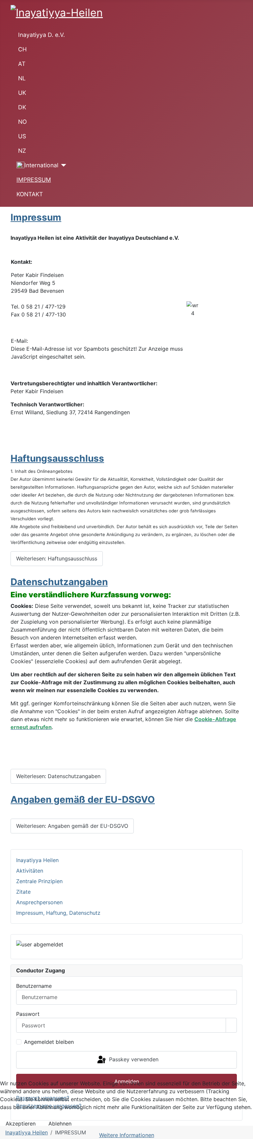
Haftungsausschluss (57, 458)
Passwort (28, 1014)
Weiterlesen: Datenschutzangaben (58, 776)
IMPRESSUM (33, 179)
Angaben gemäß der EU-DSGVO (83, 799)
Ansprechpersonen (39, 902)
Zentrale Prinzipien (39, 881)
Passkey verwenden (132, 1059)
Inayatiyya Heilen (37, 860)
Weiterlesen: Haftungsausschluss (56, 558)
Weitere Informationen (126, 1135)
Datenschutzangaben (59, 581)
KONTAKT (29, 194)
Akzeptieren (21, 1123)
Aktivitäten (29, 870)
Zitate (23, 891)
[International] (62, 165)
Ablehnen (59, 1123)
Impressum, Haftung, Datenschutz (58, 912)
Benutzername (34, 986)
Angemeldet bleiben (49, 1042)
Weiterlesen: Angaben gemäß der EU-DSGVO (72, 826)
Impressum (36, 217)
